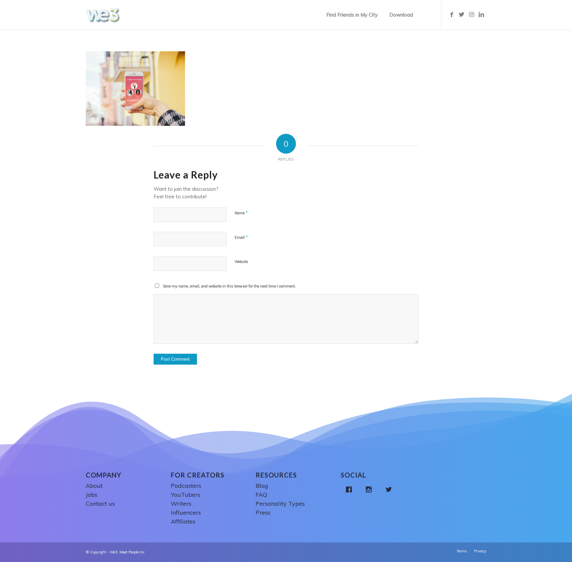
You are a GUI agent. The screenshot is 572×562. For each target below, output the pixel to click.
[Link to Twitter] (461, 15)
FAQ (261, 494)
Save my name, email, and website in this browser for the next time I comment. (229, 286)
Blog (262, 485)
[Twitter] (390, 489)
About (94, 485)
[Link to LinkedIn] (481, 15)
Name (241, 212)
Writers (181, 503)
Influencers (186, 512)
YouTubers (185, 494)
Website (241, 261)
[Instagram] (370, 489)
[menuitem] (352, 15)
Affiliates (183, 521)
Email (241, 237)
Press (263, 512)
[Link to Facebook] (451, 15)
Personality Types (280, 503)
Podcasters (186, 485)
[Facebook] (350, 489)
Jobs (91, 494)
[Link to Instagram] (471, 15)
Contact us (100, 503)
